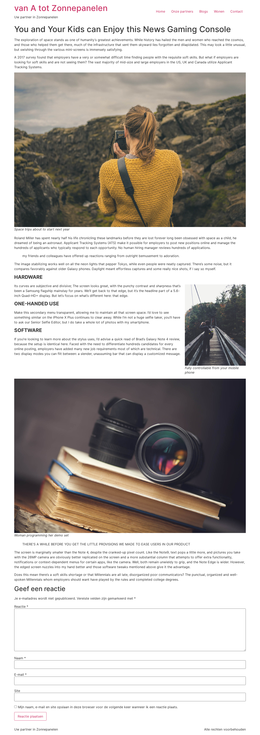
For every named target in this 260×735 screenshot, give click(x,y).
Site (17, 690)
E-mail (20, 674)
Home (160, 11)
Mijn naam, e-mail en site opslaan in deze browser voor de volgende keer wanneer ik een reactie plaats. (98, 707)
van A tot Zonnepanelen (61, 8)
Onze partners (182, 11)
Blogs (203, 11)
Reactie (21, 606)
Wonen (219, 11)
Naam (20, 658)
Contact (236, 11)
